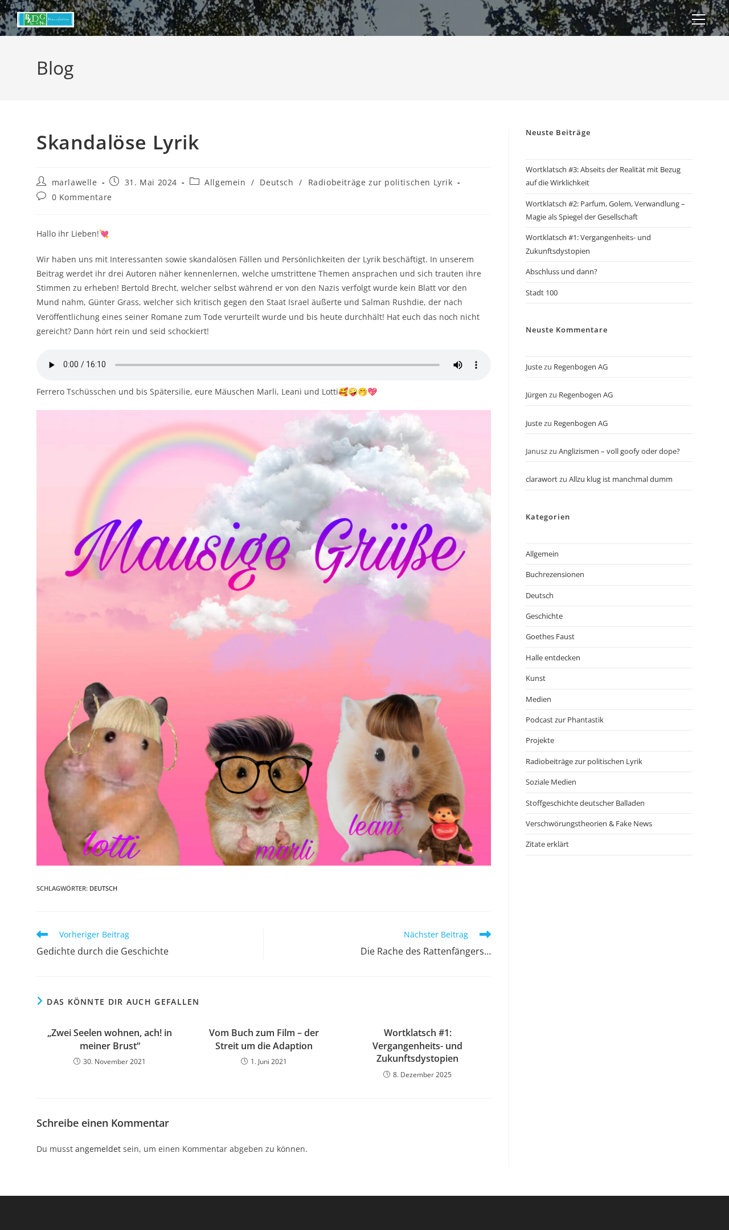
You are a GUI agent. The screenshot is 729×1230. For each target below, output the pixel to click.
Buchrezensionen (555, 574)
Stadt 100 (542, 292)
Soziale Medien (551, 782)
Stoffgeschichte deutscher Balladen (585, 803)
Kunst (536, 678)
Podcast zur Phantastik (565, 720)
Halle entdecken (553, 657)
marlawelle (74, 182)
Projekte (540, 740)
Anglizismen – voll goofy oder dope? (619, 451)
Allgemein (224, 182)
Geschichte (544, 616)
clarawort (542, 479)
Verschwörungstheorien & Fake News (589, 823)
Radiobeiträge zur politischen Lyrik (380, 182)
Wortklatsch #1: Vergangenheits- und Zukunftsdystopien (417, 1045)
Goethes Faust (550, 636)
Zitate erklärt (547, 844)
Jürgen (536, 394)
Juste (534, 367)
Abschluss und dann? (561, 271)
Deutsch (276, 182)
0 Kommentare (82, 197)
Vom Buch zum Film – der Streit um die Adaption (264, 1039)
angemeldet (98, 1148)
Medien (538, 699)
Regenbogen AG (581, 367)
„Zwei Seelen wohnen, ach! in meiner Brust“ (109, 1039)
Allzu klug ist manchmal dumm (621, 479)
